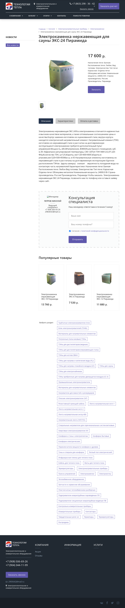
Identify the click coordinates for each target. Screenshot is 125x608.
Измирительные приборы (69, 511)
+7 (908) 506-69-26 (17, 561)
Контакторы (91, 511)
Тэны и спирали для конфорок (71, 452)
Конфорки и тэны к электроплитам (73, 436)
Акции (38, 552)
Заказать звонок (87, 9)
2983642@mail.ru (52, 211)
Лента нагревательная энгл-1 (102, 404)
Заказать (96, 89)
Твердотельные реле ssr (68, 517)
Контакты (61, 16)
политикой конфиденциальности (95, 231)
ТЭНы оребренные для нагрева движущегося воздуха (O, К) (83, 377)
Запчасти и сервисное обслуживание (74, 484)
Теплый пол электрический (100, 452)
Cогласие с (90, 231)
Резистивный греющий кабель (71, 404)
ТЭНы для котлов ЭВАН (68, 355)
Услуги (46, 16)
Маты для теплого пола (94, 463)
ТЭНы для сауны (106, 366)
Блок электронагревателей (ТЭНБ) (72, 328)
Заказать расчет (108, 6)
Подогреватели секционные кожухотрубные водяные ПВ (82, 501)
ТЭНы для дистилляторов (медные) (73, 344)
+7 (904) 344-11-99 (17, 565)
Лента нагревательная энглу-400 (72, 414)
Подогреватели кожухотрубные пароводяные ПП (79, 495)
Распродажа (63, 522)
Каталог (32, 16)
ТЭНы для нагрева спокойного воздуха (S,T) (76, 366)
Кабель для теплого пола (68, 463)
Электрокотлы (105, 474)
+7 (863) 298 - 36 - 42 (83, 3)
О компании (15, 16)
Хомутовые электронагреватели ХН (73, 430)
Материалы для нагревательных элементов (77, 333)
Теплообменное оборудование (71, 479)
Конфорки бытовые (101, 436)
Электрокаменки (87, 474)
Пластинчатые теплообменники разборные (76, 490)
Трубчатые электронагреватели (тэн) (74, 323)
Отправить (77, 239)
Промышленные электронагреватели (74, 382)
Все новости (13, 45)
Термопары (89, 517)
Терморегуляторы (65, 468)
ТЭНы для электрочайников (70, 371)
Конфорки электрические (69, 441)
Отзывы (38, 556)
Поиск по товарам (81, 16)
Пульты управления (66, 474)
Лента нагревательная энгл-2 (70, 409)
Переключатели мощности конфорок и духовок (78, 447)
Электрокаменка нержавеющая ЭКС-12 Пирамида (105, 296)
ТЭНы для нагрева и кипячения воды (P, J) (76, 360)
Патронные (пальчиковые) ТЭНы (72, 339)
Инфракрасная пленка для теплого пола (75, 457)
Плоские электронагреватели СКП (72, 398)
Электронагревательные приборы (92, 468)
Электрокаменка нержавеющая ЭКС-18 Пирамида (49, 296)
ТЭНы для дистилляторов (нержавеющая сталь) (78, 350)
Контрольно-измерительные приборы (74, 506)
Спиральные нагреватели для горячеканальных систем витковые (86, 425)
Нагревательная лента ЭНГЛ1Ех (71, 420)
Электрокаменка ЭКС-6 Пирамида (77, 295)
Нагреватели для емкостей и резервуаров (76, 393)
